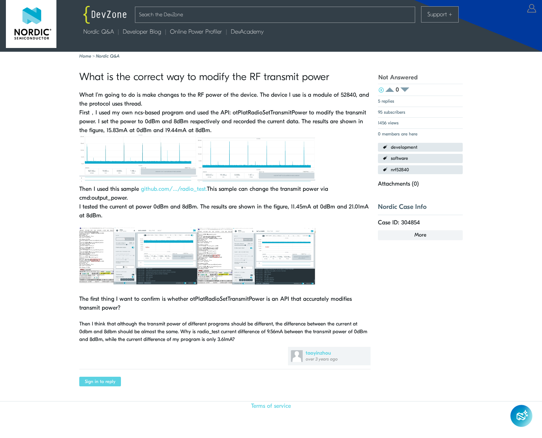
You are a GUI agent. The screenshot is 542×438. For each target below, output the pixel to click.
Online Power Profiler (196, 31)
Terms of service (271, 406)
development (404, 147)
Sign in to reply (100, 381)
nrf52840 (400, 169)
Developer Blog (142, 31)
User (531, 8)
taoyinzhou (318, 353)
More (420, 235)
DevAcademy (247, 31)
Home (85, 56)
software (399, 158)
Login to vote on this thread (392, 90)
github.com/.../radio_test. (174, 189)
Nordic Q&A (98, 31)
